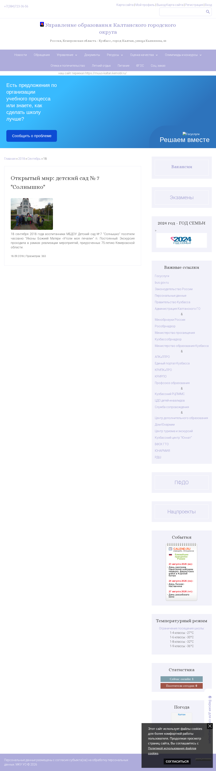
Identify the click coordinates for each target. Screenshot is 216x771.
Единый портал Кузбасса (172, 363)
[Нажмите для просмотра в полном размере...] (73, 214)
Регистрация (194, 5)
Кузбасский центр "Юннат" (173, 437)
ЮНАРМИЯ (162, 450)
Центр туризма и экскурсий (174, 431)
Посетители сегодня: (181, 685)
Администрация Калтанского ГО (177, 308)
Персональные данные (170, 295)
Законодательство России (174, 289)
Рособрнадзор (165, 326)
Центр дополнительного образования (181, 418)
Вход (208, 5)
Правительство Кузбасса (172, 302)
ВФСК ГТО (162, 444)
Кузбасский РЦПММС (170, 394)
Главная (10, 158)
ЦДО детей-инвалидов (170, 400)
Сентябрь (34, 158)
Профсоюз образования (172, 383)
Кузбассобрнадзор (168, 339)
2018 (21, 158)
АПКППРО (162, 356)
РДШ (158, 457)
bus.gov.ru (162, 282)
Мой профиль (145, 5)
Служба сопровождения (172, 407)
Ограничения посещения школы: (181, 628)
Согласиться (177, 761)
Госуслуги (162, 276)
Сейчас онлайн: (182, 679)
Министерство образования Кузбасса (182, 346)
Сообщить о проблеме (31, 136)
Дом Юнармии (165, 424)
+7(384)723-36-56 (16, 6)
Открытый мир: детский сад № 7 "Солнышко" (55, 182)
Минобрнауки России (170, 319)
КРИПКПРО (163, 370)
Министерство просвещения (175, 332)
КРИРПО (161, 376)
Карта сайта (125, 5)
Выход (161, 5)
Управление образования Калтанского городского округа (110, 28)
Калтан (181, 714)
